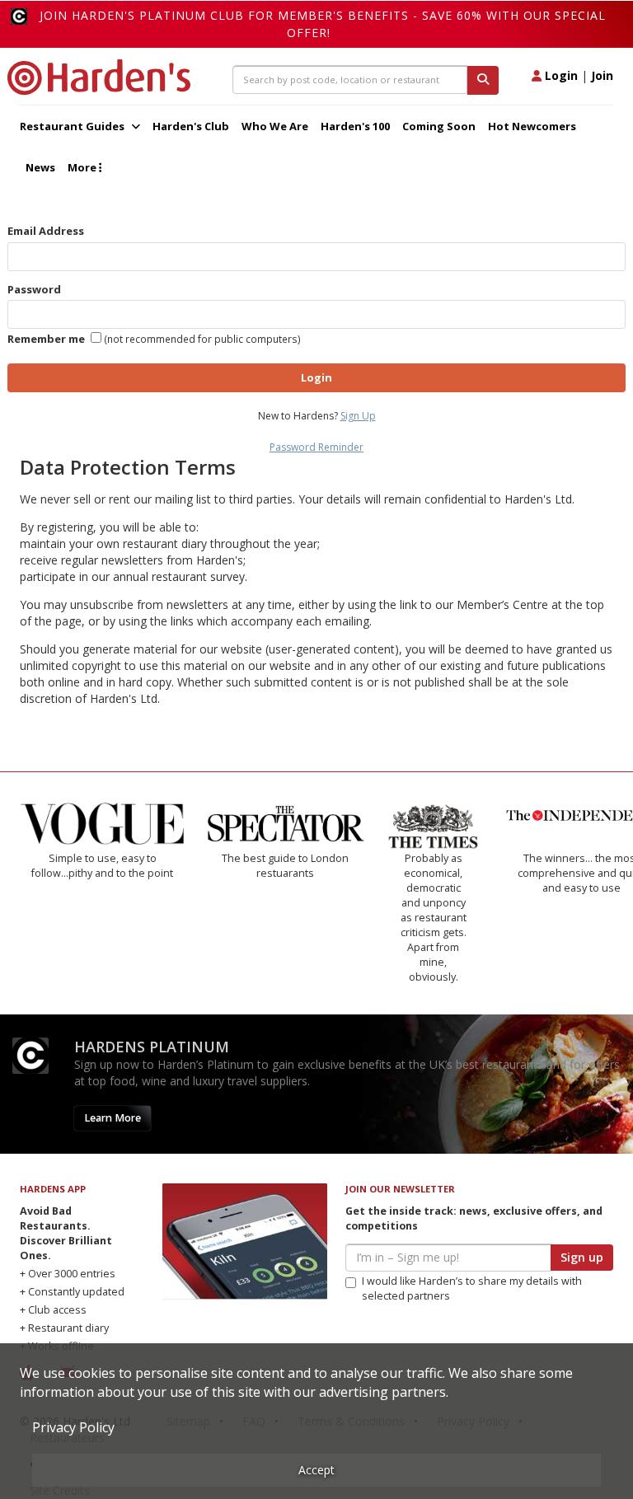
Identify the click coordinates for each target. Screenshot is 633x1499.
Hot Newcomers (532, 126)
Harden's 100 (355, 126)
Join (602, 75)
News (40, 167)
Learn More (112, 1118)
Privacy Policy (73, 1427)
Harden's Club (190, 126)
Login (560, 75)
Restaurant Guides (73, 126)
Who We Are (274, 126)
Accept (316, 1470)
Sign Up (358, 416)
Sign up (581, 1257)
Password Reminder (316, 447)
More (83, 167)
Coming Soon (439, 126)
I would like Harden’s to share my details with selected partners (472, 1288)
